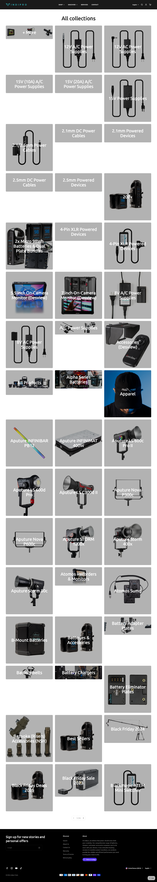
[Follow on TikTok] (21, 868)
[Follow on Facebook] (7, 868)
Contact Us (66, 847)
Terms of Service (68, 854)
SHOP (61, 5)
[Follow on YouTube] (16, 868)
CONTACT (94, 5)
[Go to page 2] (83, 818)
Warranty (66, 851)
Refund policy (67, 858)
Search (65, 840)
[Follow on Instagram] (11, 868)
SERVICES (84, 5)
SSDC (149, 875)
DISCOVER (72, 5)
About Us (66, 844)
